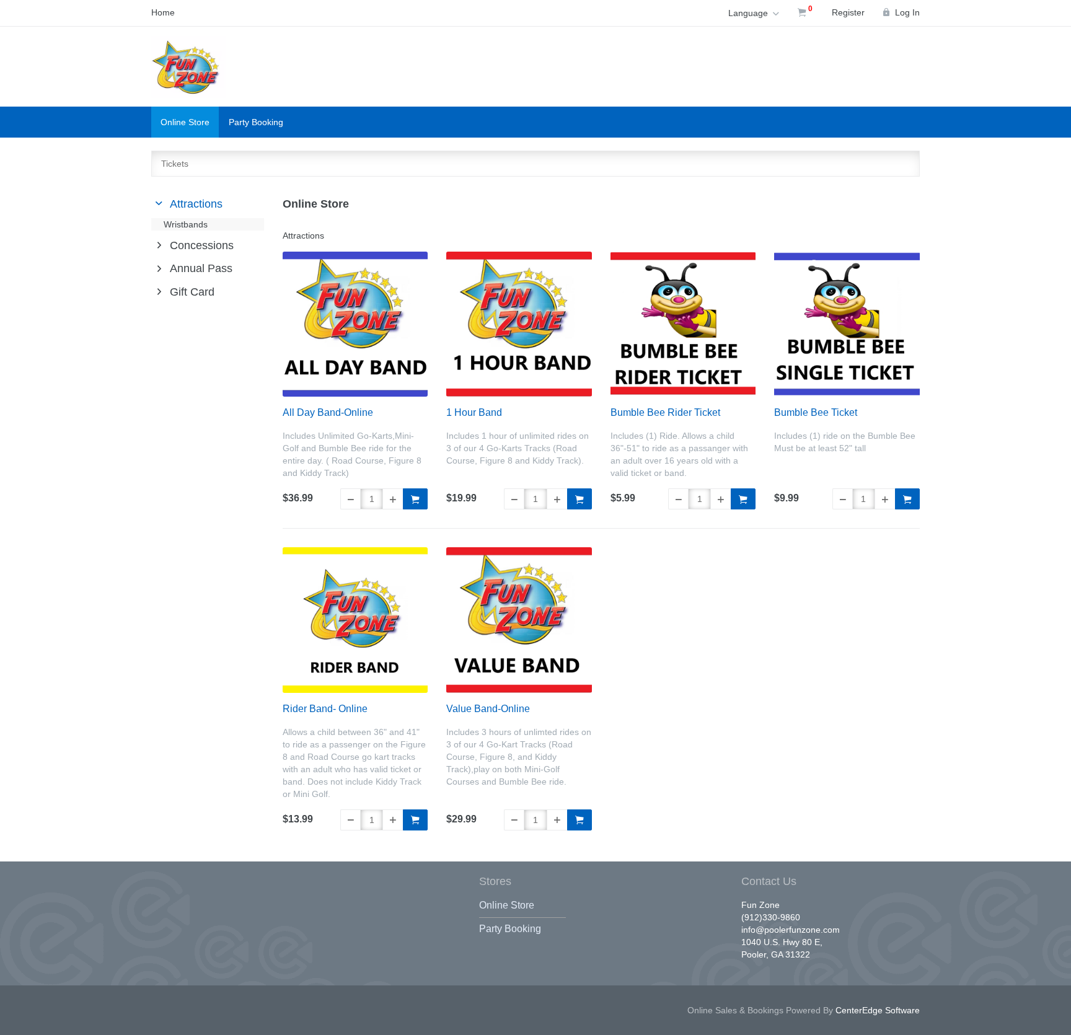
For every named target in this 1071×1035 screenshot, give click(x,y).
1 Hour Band (474, 412)
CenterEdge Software (877, 1010)
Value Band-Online (488, 708)
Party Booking (256, 122)
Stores (495, 881)
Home (163, 12)
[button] (350, 498)
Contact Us (768, 881)
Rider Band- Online (325, 708)
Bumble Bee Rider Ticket (665, 412)
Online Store (185, 122)
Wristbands (186, 224)
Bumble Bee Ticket (815, 412)
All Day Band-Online (328, 412)
